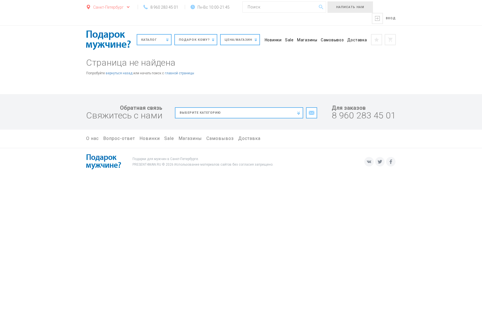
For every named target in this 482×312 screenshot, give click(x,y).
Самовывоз (332, 40)
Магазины (307, 40)
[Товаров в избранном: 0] (376, 39)
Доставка (357, 40)
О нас (92, 138)
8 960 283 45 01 (364, 115)
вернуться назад (119, 73)
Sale (289, 40)
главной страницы (179, 73)
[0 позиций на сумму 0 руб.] (390, 39)
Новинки (273, 40)
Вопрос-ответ (119, 138)
